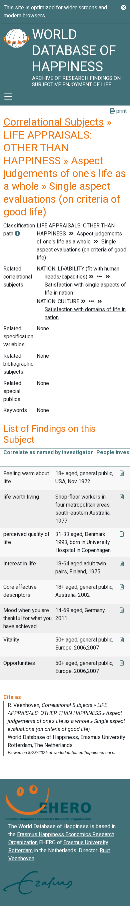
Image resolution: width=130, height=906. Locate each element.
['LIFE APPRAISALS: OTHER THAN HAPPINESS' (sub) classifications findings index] (17, 233)
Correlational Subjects (53, 122)
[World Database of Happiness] (16, 55)
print (121, 111)
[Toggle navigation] (8, 96)
